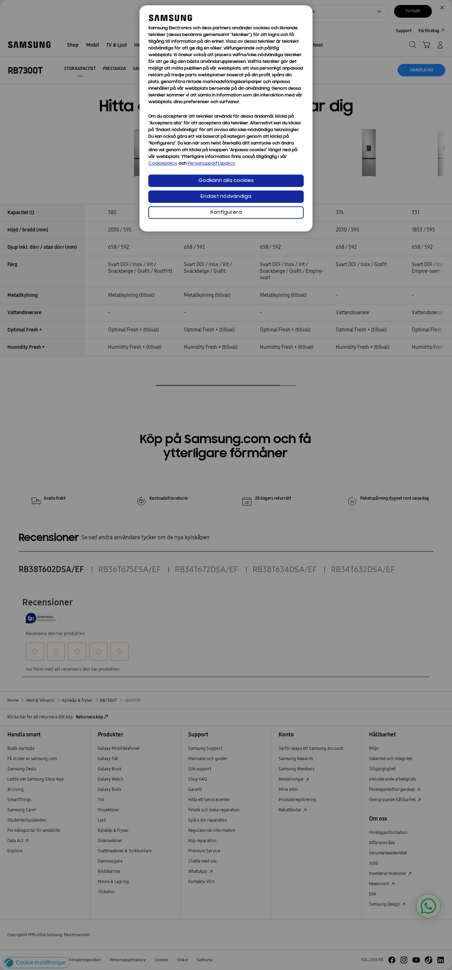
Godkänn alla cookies (226, 180)
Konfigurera (226, 212)
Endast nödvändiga (226, 196)
